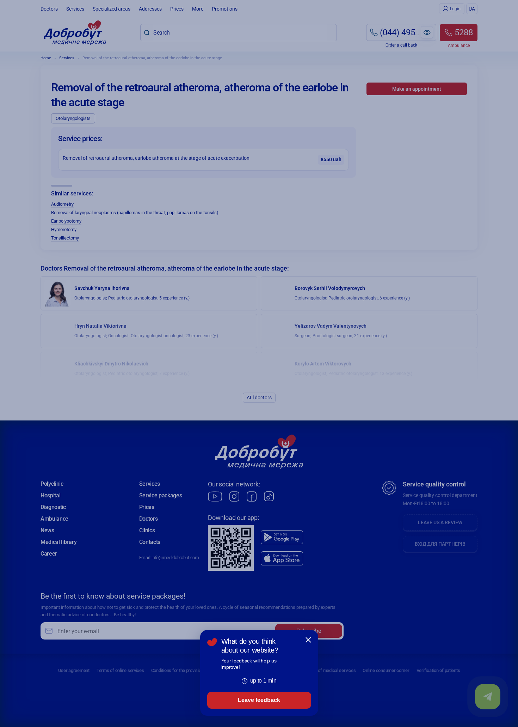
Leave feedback (259, 700)
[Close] (308, 640)
